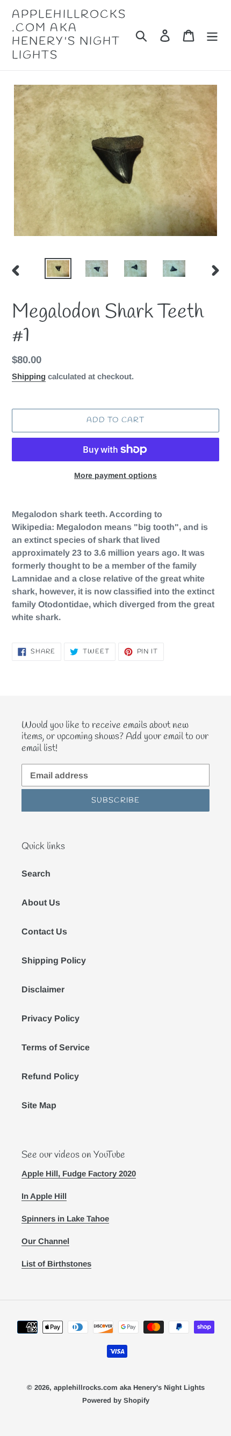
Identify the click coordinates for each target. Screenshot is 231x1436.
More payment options (115, 475)
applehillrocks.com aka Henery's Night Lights (69, 35)
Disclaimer (42, 989)
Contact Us (44, 931)
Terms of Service (55, 1047)
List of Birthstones (56, 1263)
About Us (40, 902)
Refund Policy (50, 1076)
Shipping (29, 376)
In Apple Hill (44, 1196)
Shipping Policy (53, 960)
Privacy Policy (50, 1018)
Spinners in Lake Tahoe (65, 1218)
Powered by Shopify (115, 1400)
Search (35, 873)
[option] (58, 269)
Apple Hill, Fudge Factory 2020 (78, 1173)
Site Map (38, 1105)
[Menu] (212, 35)
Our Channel (45, 1241)
